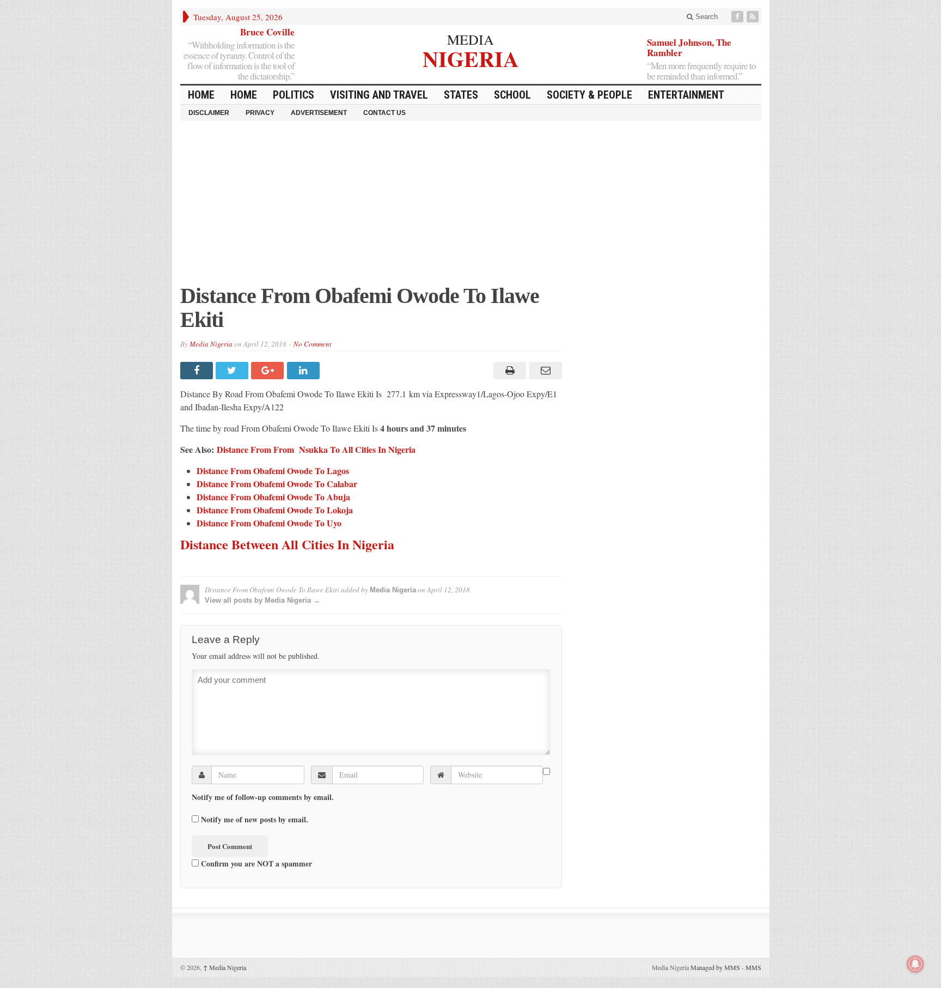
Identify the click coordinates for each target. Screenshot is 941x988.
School (512, 94)
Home (243, 94)
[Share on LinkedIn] (304, 370)
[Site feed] (753, 16)
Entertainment (686, 94)
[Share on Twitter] (233, 370)
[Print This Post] (508, 370)
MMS (753, 967)
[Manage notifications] (915, 964)
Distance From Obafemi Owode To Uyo (269, 523)
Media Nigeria (211, 344)
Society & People (589, 94)
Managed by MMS (715, 967)
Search (705, 17)
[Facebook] (738, 16)
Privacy (260, 113)
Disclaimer (208, 113)
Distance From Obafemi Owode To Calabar (277, 483)
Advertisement (319, 113)
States (461, 94)
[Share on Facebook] (198, 370)
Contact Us (384, 113)
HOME (201, 94)
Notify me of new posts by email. (254, 820)
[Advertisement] (470, 207)
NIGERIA (471, 57)
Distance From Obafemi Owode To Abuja (273, 496)
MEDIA (470, 39)
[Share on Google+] (268, 370)
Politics (293, 94)
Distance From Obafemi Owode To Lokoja (275, 510)
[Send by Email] (543, 370)
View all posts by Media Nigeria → (262, 600)
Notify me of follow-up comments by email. (263, 797)
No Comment (313, 344)
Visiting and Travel (379, 94)
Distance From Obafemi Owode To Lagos (273, 470)
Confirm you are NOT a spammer (255, 863)
